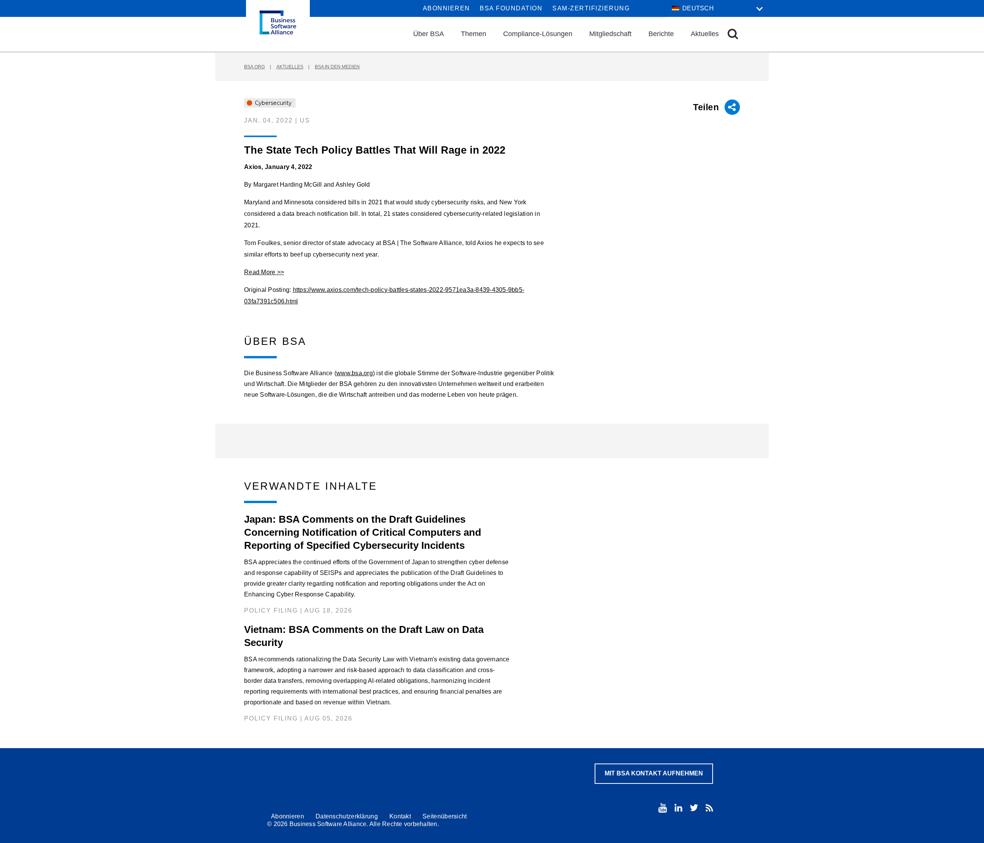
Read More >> (264, 272)
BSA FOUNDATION (511, 8)
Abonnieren (446, 8)
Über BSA (428, 34)
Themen (473, 34)
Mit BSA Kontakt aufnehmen (654, 773)
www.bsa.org (354, 373)
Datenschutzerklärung (347, 816)
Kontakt (400, 816)
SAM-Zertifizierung (591, 8)
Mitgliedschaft (610, 34)
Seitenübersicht (444, 816)
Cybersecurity (272, 102)
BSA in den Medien (337, 67)
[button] (733, 34)
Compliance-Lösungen (537, 34)
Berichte (661, 34)
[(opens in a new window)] (662, 808)
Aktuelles (705, 34)
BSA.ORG (254, 67)
